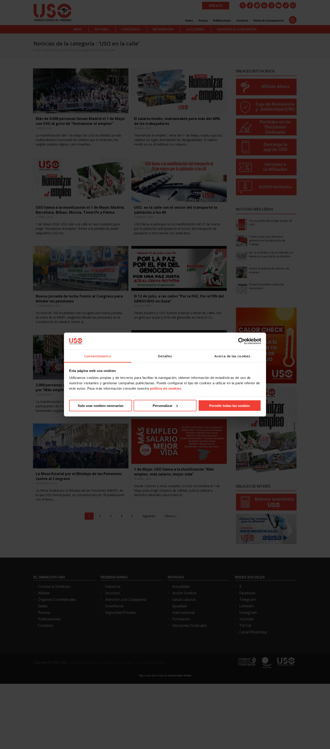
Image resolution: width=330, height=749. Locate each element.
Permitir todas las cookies (229, 405)
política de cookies (165, 388)
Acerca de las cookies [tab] (232, 356)
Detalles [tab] (165, 356)
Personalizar (162, 405)
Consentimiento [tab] (97, 356)
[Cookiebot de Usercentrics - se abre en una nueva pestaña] (241, 341)
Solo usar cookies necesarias (100, 405)
